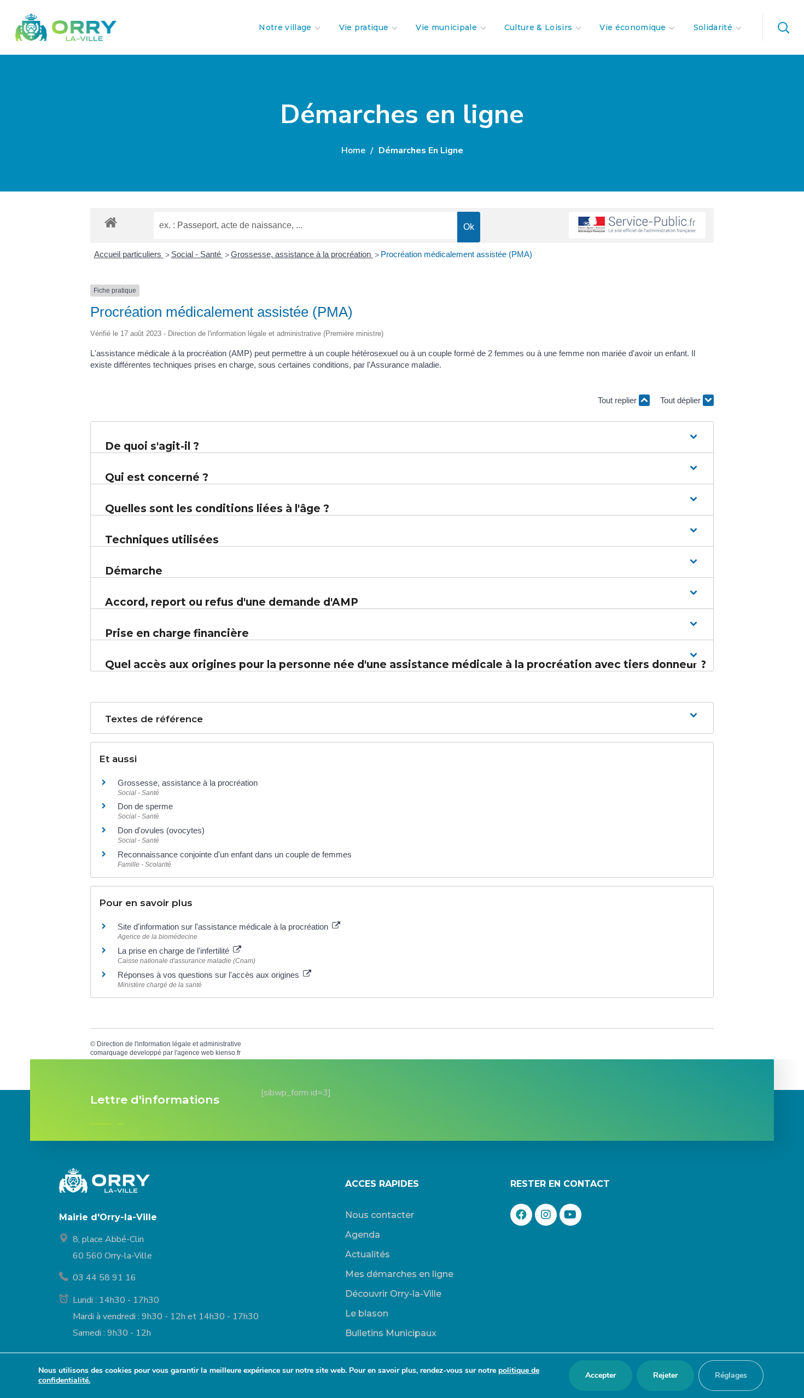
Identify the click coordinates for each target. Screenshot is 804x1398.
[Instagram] (546, 1215)
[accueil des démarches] (110, 222)
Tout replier (618, 400)
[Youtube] (570, 1215)
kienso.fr (228, 1053)
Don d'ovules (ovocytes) (161, 830)
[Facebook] (521, 1215)
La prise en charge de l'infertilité (174, 950)
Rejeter (665, 1375)
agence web (195, 1053)
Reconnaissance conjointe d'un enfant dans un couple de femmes (235, 854)
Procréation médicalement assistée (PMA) (456, 254)
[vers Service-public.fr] (637, 225)
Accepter (600, 1375)
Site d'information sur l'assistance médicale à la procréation (224, 926)
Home (353, 150)
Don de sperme (145, 806)
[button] (783, 27)
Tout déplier (681, 400)
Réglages (731, 1375)
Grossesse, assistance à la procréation (302, 254)
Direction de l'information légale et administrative (169, 1044)
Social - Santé (197, 254)
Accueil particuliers (129, 254)
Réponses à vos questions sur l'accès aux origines (209, 974)
